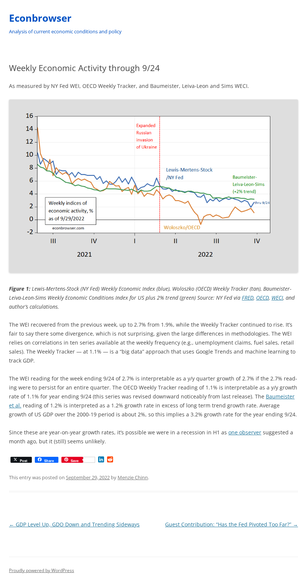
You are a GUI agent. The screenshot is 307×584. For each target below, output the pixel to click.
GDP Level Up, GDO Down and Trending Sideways (74, 524)
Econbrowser (40, 18)
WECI (277, 297)
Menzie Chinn (133, 477)
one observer (244, 432)
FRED (247, 297)
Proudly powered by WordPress (41, 570)
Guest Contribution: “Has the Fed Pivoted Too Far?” (231, 524)
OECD (262, 297)
